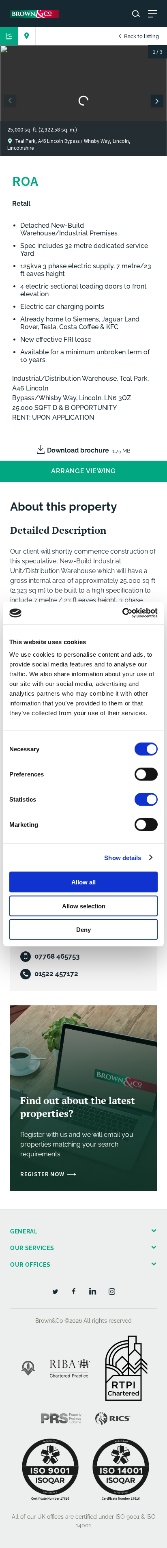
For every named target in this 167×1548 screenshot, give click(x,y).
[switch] (146, 774)
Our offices (30, 1264)
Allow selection (83, 905)
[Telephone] (25, 974)
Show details (122, 857)
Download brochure (89, 450)
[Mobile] (25, 956)
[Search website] (136, 13)
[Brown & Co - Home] (34, 14)
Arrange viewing (83, 471)
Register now (42, 1174)
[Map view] (27, 36)
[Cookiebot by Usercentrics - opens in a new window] (122, 613)
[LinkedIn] (93, 1291)
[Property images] (9, 36)
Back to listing (141, 36)
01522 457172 (56, 974)
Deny (83, 929)
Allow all (83, 882)
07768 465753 (56, 956)
